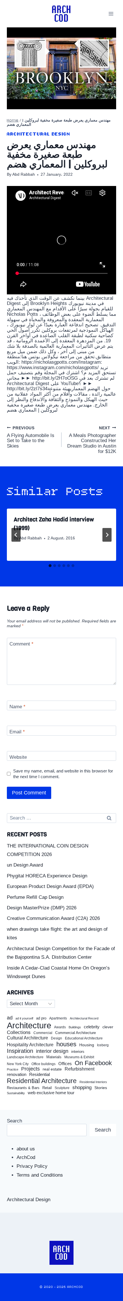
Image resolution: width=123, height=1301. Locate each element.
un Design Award (25, 865)
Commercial (42, 1033)
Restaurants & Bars (23, 1088)
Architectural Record (84, 1018)
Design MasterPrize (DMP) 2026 (41, 908)
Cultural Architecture (27, 1037)
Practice (12, 1069)
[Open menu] (111, 13)
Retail (47, 1088)
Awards (60, 1027)
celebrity (92, 1027)
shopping (82, 1087)
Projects (30, 1069)
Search (14, 1121)
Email (17, 732)
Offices (65, 1063)
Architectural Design (38, 134)
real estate (52, 1069)
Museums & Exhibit (79, 1057)
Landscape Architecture (25, 1057)
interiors (77, 1052)
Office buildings (43, 1064)
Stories (100, 1088)
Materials (53, 1057)
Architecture (29, 1025)
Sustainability (16, 1093)
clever (107, 1027)
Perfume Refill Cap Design (35, 897)
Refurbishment (79, 1069)
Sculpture (62, 1088)
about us (26, 1149)
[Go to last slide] (16, 535)
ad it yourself (24, 1018)
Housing (86, 1045)
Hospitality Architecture (30, 1044)
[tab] (50, 565)
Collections (19, 1032)
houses (66, 1044)
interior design (52, 1051)
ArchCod (26, 1157)
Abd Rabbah (23, 174)
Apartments (58, 1018)
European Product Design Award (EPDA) (50, 886)
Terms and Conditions (40, 1175)
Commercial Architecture (75, 1033)
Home (13, 120)
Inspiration (20, 1051)
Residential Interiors (93, 1082)
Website (18, 757)
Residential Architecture (42, 1080)
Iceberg (103, 1045)
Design (56, 1038)
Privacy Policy (32, 1166)
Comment (21, 644)
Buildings (75, 1027)
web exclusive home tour (51, 1092)
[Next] (107, 535)
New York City (18, 1064)
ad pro (41, 1018)
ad (10, 1018)
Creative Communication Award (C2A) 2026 (53, 918)
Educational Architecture (84, 1038)
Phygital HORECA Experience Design (47, 876)
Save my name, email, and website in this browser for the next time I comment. (63, 773)
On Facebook (93, 1063)
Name (17, 706)
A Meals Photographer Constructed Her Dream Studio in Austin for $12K (91, 440)
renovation (16, 1074)
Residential (39, 1074)
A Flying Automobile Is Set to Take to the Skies (30, 437)
